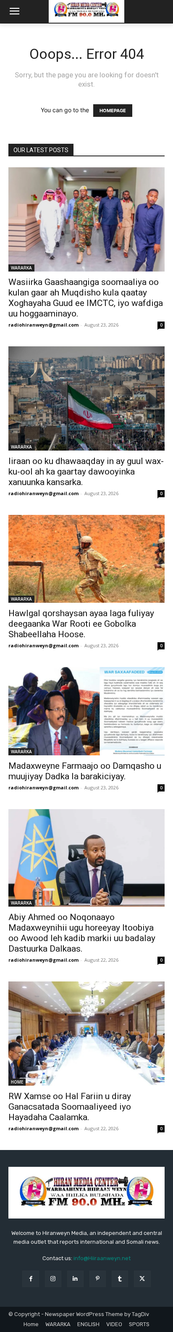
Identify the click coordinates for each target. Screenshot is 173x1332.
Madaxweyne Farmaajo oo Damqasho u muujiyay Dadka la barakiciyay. (84, 771)
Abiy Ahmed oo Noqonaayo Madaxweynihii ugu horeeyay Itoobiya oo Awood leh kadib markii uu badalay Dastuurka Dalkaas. (81, 933)
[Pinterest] (97, 1279)
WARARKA (21, 268)
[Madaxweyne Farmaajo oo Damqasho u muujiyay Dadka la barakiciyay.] (86, 711)
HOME (17, 1082)
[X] (142, 1279)
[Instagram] (53, 1279)
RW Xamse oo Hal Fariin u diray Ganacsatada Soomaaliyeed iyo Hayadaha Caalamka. (69, 1106)
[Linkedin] (75, 1279)
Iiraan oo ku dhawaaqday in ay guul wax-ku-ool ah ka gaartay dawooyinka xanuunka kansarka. (86, 471)
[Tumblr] (120, 1279)
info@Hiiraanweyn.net (102, 1258)
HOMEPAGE (113, 110)
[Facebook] (30, 1279)
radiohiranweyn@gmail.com (43, 325)
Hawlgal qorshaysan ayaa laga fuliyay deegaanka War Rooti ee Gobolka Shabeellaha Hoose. (81, 623)
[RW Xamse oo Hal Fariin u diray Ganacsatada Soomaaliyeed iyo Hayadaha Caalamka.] (86, 1033)
